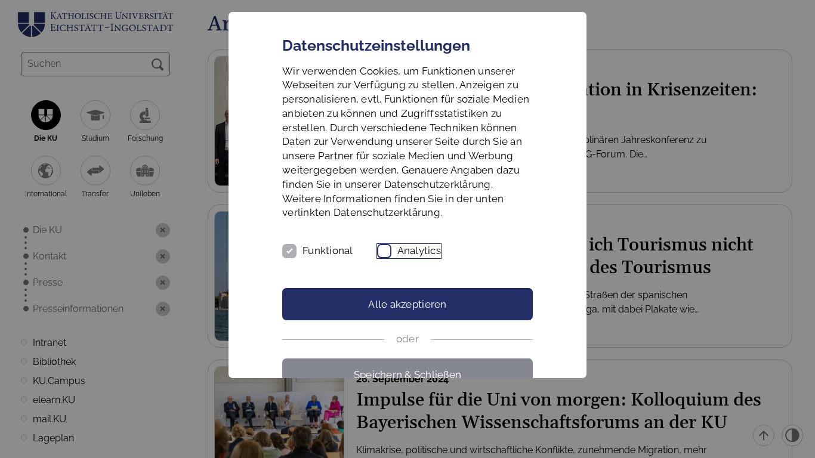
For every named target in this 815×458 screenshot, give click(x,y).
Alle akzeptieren (407, 304)
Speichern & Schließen (407, 374)
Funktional (327, 250)
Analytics (419, 250)
